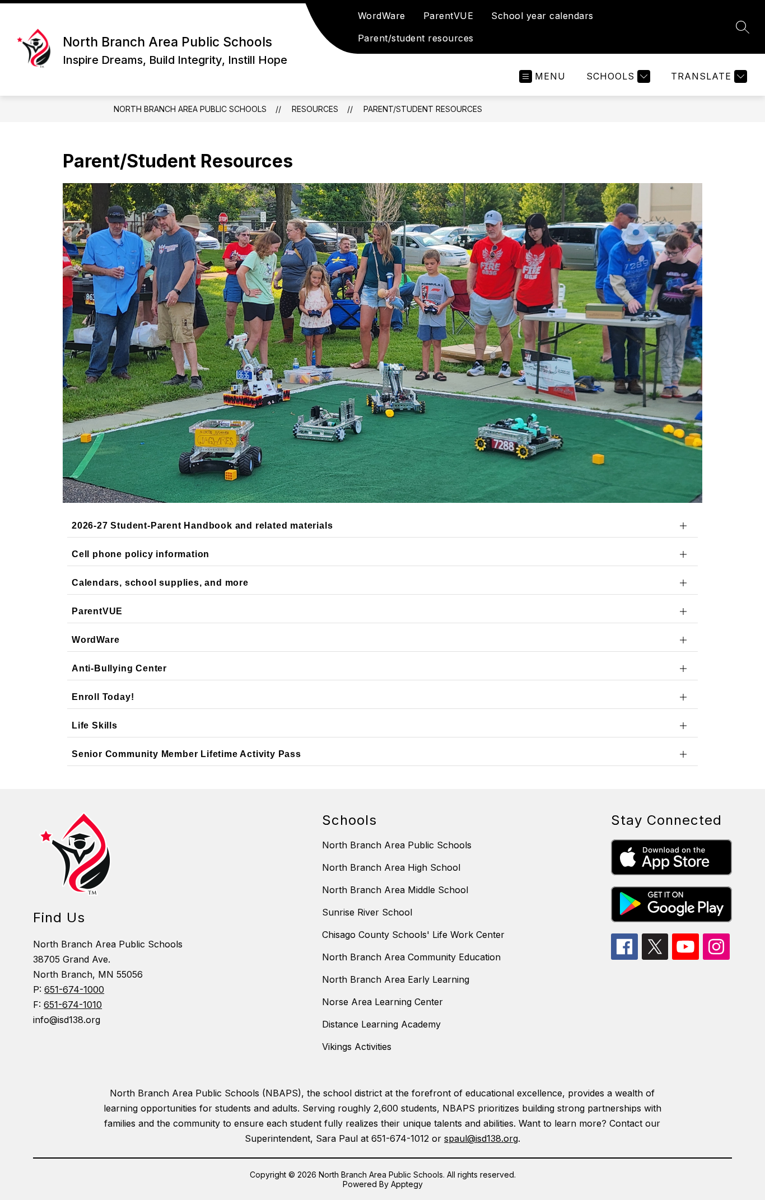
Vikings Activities (356, 1046)
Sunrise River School (367, 912)
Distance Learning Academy (381, 1024)
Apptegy (407, 1184)
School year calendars (542, 15)
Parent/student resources (416, 38)
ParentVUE (448, 15)
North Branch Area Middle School (395, 889)
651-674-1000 (74, 989)
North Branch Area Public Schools (190, 109)
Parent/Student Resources (422, 109)
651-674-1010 (73, 1004)
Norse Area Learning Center (382, 1001)
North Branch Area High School (391, 867)
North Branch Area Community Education (411, 957)
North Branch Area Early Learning (395, 979)
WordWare (381, 15)
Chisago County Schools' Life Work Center (413, 934)
